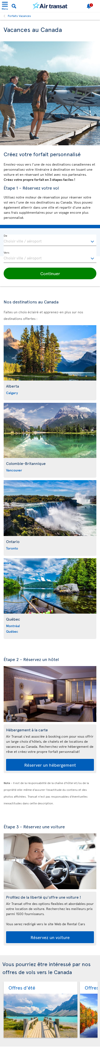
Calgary (12, 392)
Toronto (12, 548)
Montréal (13, 626)
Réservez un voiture (50, 937)
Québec (12, 631)
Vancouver (14, 470)
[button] (50, 273)
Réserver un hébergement (50, 765)
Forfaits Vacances (19, 16)
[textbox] (50, 240)
